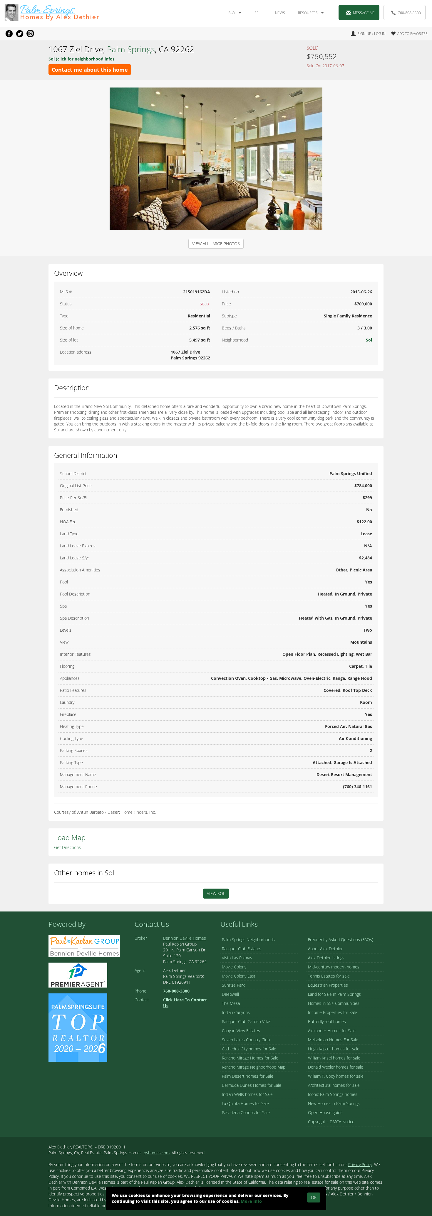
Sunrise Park (233, 985)
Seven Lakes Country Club (246, 1039)
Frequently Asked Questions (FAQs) (340, 939)
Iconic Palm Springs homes (332, 1094)
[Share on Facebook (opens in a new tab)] (9, 33)
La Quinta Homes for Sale (245, 1103)
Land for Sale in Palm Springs (334, 994)
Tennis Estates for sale (329, 976)
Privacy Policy (360, 1164)
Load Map (70, 837)
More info (251, 1201)
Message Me (364, 12)
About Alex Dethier (325, 948)
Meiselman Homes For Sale (333, 1039)
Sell (258, 12)
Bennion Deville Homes (184, 938)
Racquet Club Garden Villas (246, 1021)
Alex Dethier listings (326, 958)
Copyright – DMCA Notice (331, 1121)
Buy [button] (231, 12)
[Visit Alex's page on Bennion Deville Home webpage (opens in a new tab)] (84, 945)
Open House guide (325, 1112)
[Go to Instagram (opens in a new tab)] (30, 33)
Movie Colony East (238, 976)
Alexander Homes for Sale (332, 1030)
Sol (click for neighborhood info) (81, 59)
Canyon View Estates (241, 1030)
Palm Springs (131, 49)
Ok (314, 1197)
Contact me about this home (90, 69)
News (280, 12)
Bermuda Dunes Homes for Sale (251, 1085)
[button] (407, 33)
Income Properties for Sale (332, 1012)
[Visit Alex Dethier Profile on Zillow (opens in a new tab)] (77, 975)
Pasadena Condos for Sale (246, 1112)
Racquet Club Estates (241, 948)
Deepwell (230, 994)
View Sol (216, 893)
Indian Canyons (236, 1012)
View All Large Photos (216, 243)
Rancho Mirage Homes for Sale (250, 1058)
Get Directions (67, 847)
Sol (369, 340)
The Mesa (231, 1003)
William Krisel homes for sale (334, 1058)
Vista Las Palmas (237, 958)
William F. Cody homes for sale (336, 1076)
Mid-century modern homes (333, 967)
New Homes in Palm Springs (334, 1103)
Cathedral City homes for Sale (249, 1049)
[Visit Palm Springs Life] (77, 1027)
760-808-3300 (409, 12)
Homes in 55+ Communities (333, 1003)
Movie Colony (234, 967)
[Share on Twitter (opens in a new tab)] (19, 33)
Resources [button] (308, 12)
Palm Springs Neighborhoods (248, 939)
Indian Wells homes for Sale (247, 1094)
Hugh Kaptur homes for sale (333, 1049)
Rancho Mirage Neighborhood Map (253, 1067)
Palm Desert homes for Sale (247, 1076)
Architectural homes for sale (334, 1085)
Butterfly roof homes (327, 1021)
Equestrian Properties (328, 985)
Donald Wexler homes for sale (335, 1067)
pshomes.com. (157, 1153)
